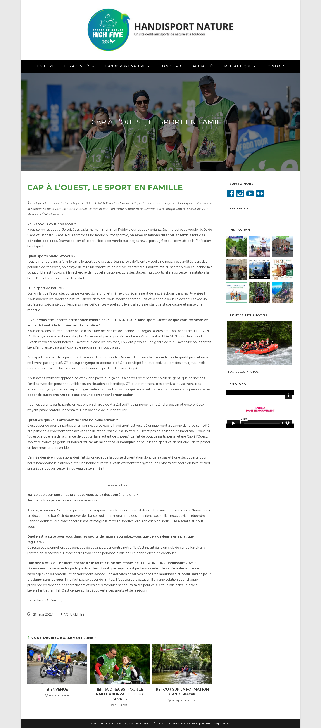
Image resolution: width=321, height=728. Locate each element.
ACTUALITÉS (74, 614)
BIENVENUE (57, 689)
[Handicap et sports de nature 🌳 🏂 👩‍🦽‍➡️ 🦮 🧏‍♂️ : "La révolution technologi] (259, 269)
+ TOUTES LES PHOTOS (242, 371)
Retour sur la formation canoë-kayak (182, 691)
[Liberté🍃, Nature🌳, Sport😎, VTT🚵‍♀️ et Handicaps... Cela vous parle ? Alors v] (236, 246)
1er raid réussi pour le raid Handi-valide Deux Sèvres (120, 694)
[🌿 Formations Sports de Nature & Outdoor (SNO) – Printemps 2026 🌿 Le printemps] (259, 292)
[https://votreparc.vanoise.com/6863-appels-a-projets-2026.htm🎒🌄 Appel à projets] (236, 292)
